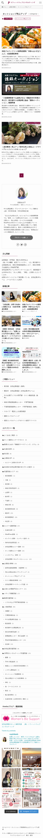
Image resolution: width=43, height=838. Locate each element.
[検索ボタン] (2, 2)
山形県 (8, 492)
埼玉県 (8, 521)
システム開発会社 (12, 670)
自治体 (9, 644)
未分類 (7, 454)
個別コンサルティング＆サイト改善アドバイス (20, 420)
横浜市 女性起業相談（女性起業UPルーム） (20, 391)
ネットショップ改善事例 (14, 674)
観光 (8, 690)
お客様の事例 (8, 18)
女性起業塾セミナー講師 (14, 547)
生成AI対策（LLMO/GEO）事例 (16, 699)
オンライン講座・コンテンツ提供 (17, 538)
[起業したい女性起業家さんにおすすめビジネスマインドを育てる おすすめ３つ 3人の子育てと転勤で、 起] (11, 777)
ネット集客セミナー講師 (14, 551)
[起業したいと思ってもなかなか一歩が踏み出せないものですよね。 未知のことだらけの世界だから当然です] (11, 798)
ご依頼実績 (9, 607)
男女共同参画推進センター (15, 640)
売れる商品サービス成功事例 (15, 678)
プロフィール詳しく (21, 237)
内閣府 (8, 611)
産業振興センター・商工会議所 (16, 636)
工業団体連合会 (11, 615)
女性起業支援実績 (11, 649)
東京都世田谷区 (11, 509)
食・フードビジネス (13, 686)
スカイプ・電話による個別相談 (15, 411)
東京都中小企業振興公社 (14, 627)
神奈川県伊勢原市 (12, 488)
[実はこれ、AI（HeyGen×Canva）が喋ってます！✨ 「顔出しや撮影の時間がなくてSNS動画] (11, 757)
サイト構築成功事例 (13, 580)
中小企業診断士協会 (13, 619)
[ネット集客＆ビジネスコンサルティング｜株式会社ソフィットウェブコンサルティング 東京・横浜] (21, 2)
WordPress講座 (11, 534)
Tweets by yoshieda (9, 731)
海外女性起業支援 (12, 542)
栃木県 (8, 496)
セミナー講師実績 (12, 526)
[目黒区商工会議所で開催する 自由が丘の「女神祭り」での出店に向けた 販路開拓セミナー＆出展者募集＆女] (31, 777)
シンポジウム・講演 (13, 555)
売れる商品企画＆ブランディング (17, 572)
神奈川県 (9, 505)
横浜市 (9, 513)
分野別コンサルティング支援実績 (17, 653)
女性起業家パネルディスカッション (18, 559)
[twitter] (21, 244)
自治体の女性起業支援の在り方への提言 (19, 467)
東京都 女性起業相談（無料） (15, 386)
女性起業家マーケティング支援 (16, 584)
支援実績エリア (11, 471)
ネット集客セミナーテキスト (15, 440)
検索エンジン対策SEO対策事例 (16, 666)
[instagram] (25, 244)
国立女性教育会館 (12, 632)
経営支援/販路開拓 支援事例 (16, 568)
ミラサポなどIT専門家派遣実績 (16, 602)
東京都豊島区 (11, 517)
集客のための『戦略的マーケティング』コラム (21, 444)
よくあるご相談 (11, 435)
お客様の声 (9, 458)
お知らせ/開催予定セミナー (15, 589)
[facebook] (17, 244)
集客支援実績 (10, 598)
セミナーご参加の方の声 (14, 462)
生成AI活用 (9, 449)
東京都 (8, 484)
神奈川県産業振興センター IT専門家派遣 (18, 402)
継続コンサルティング (12, 416)
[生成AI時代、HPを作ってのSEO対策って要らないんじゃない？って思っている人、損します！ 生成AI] (31, 798)
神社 (8, 682)
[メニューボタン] (40, 2)
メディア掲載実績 (12, 593)
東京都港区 (10, 476)
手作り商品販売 (11, 661)
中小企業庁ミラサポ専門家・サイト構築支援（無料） (21, 396)
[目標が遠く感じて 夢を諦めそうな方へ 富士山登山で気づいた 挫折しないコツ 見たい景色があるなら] (31, 757)
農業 (8, 657)
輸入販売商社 (10, 695)
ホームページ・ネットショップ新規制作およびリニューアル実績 (20, 828)
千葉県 (8, 501)
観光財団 (9, 623)
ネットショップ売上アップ (15, 576)
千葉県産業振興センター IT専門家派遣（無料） (21, 407)
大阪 (8, 480)
